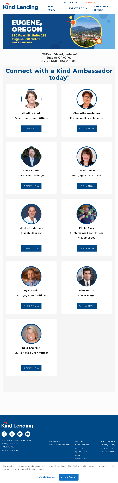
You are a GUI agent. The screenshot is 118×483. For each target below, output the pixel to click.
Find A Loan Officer (59, 444)
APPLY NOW (31, 128)
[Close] (113, 466)
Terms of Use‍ (106, 448)
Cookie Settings (47, 477)
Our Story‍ (80, 441)
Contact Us (81, 459)
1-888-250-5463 (10, 450)
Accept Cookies (69, 477)
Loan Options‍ (82, 444)
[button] (86, 7)
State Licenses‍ (107, 441)
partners (90, 3)
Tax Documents (108, 452)
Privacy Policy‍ (107, 444)
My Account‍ (55, 441)
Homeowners (70, 3)
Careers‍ (79, 448)
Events (73, 8)
